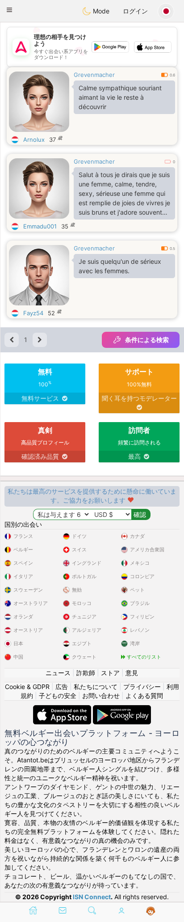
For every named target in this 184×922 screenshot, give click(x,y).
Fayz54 (33, 313)
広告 (61, 686)
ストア (110, 673)
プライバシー (142, 686)
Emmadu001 (40, 226)
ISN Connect (92, 897)
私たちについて (95, 686)
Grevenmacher (94, 74)
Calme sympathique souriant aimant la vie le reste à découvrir (120, 97)
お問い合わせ (101, 695)
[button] (9, 10)
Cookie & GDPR (27, 686)
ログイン (135, 11)
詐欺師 (85, 673)
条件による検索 (147, 339)
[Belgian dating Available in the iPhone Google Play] (122, 709)
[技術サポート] (150, 911)
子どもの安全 (57, 695)
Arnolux (34, 139)
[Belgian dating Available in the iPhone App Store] (63, 709)
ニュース (58, 673)
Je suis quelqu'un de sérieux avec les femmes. (120, 266)
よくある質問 (144, 695)
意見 (131, 673)
